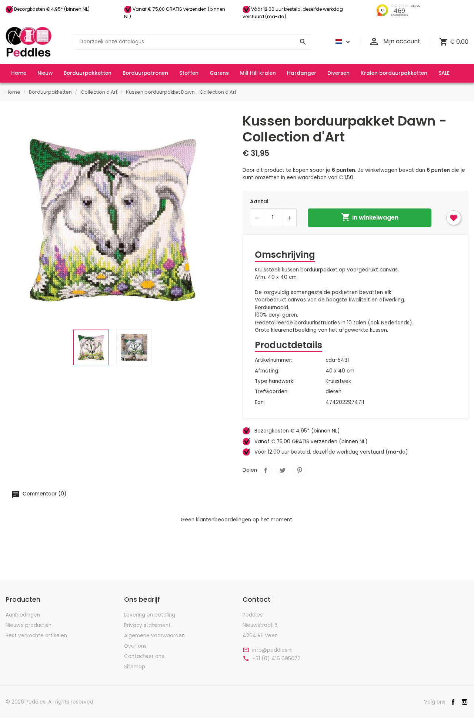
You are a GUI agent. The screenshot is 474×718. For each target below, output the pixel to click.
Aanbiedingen (23, 614)
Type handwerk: (274, 381)
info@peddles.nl (272, 650)
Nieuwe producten (28, 625)
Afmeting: (267, 370)
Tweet (282, 470)
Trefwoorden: (271, 391)
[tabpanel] (112, 220)
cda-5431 (337, 360)
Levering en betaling (149, 614)
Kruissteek (338, 381)
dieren (333, 391)
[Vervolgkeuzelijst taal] (341, 42)
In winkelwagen (369, 217)
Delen (265, 470)
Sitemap (134, 666)
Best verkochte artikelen (36, 635)
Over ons (135, 645)
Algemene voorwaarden (154, 635)
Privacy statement (147, 625)
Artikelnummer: (273, 360)
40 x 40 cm (340, 370)
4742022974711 (345, 402)
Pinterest (299, 470)
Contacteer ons (144, 656)
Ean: (260, 402)
